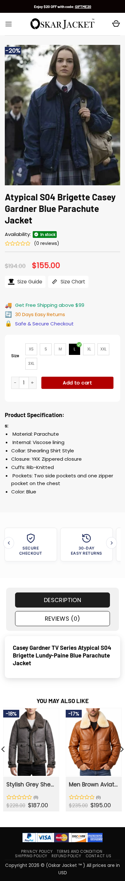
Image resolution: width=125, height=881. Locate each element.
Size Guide (29, 281)
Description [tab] (62, 600)
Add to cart (77, 382)
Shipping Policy (31, 856)
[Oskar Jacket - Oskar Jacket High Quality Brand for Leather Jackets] (62, 24)
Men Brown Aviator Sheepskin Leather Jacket (93, 784)
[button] (8, 24)
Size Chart (72, 281)
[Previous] (8, 543)
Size (15, 356)
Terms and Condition (79, 851)
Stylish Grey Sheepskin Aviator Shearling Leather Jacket (30, 784)
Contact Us (99, 856)
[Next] (111, 543)
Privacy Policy (37, 851)
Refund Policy (66, 856)
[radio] (31, 349)
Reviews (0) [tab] (62, 619)
